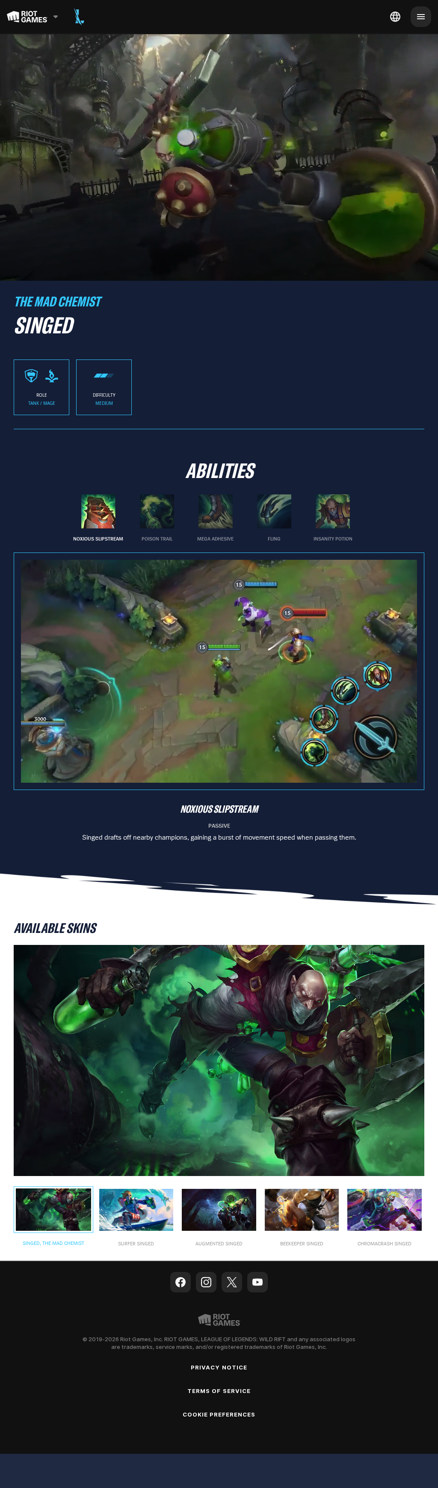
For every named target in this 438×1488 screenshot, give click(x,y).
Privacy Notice (219, 1367)
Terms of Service (219, 1390)
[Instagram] (206, 1282)
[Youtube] (257, 1282)
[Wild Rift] (79, 16)
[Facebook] (180, 1282)
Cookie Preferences (219, 1414)
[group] (215, 518)
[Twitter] (232, 1282)
